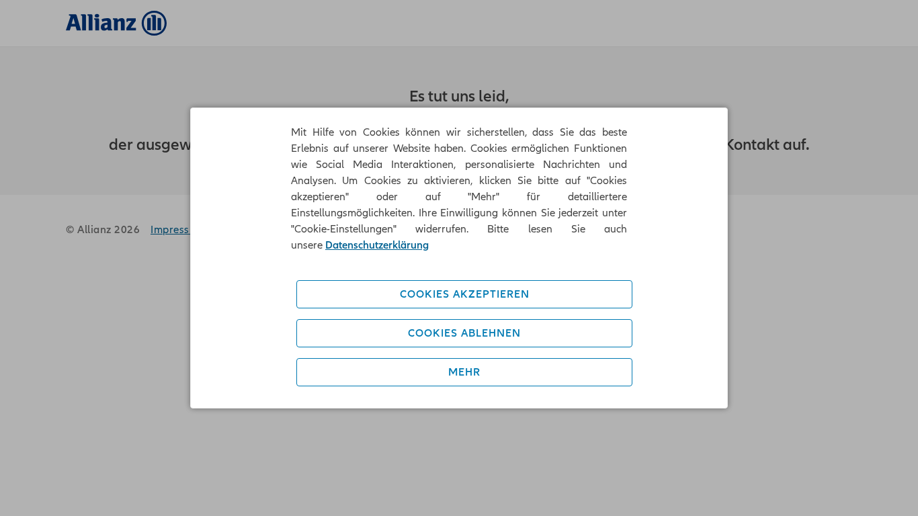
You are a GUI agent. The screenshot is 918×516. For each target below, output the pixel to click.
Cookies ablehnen (464, 333)
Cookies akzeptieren (465, 294)
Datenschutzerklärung (377, 245)
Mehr (464, 372)
